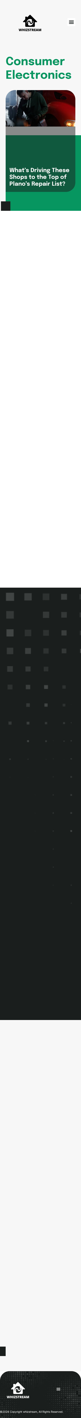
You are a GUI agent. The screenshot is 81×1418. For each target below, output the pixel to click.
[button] (71, 22)
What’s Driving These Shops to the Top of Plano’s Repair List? (39, 177)
